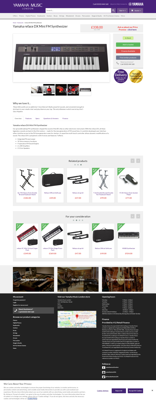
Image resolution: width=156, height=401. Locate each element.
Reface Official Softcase (52, 193)
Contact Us (123, 4)
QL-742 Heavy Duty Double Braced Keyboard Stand (27, 193)
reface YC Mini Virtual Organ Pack (27, 249)
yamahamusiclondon (112, 367)
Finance (65, 118)
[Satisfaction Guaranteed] (135, 76)
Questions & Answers (51, 118)
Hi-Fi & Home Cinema (111, 16)
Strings (61, 16)
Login (14, 302)
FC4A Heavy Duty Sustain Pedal (129, 193)
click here (132, 29)
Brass (56, 16)
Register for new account (20, 305)
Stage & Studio (97, 16)
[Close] (152, 390)
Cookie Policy (32, 399)
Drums (77, 16)
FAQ (118, 4)
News (14, 348)
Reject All (118, 391)
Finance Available (128, 51)
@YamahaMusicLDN (112, 376)
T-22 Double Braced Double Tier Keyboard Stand (103, 193)
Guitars (49, 16)
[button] (122, 10)
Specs (38, 118)
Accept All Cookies (135, 391)
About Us (113, 4)
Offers (15, 16)
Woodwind (70, 16)
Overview (18, 118)
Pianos (21, 16)
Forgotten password (19, 300)
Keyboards (41, 16)
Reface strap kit (78, 193)
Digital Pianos (31, 16)
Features (28, 118)
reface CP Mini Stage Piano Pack (52, 249)
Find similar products (128, 57)
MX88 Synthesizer (128, 248)
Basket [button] (137, 11)
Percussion (86, 16)
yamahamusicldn (111, 372)
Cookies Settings (102, 391)
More (123, 16)
